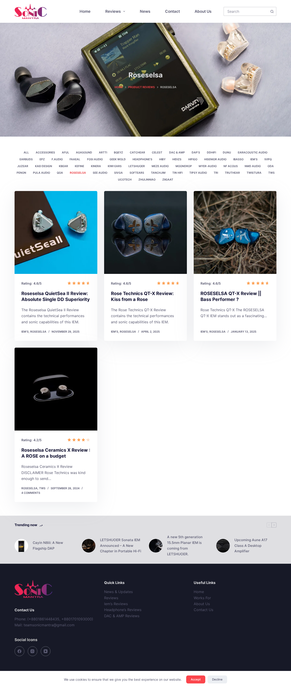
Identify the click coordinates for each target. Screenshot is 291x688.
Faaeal (75, 159)
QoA (60, 172)
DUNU (227, 152)
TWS (271, 172)
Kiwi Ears (115, 166)
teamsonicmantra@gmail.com (49, 625)
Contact (172, 11)
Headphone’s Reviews (122, 609)
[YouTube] (45, 651)
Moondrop (184, 166)
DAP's (196, 152)
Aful (65, 152)
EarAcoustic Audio (252, 152)
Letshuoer (136, 166)
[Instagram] (33, 651)
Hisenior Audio (215, 159)
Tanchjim (158, 172)
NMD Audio (253, 166)
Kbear (63, 166)
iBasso (238, 159)
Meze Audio (160, 166)
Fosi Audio (95, 159)
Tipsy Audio (198, 172)
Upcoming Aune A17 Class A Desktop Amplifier (250, 545)
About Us (203, 11)
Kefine (79, 166)
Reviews (113, 11)
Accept (196, 679)
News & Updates (118, 591)
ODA (271, 166)
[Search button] (272, 11)
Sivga (118, 172)
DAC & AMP (177, 152)
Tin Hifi (177, 172)
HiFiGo (192, 159)
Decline (217, 679)
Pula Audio (41, 172)
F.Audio (57, 159)
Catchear (137, 152)
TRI (216, 172)
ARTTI (103, 152)
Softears (137, 172)
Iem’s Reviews (116, 603)
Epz (42, 159)
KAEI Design (43, 166)
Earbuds (26, 159)
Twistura (254, 172)
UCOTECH (125, 179)
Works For (202, 598)
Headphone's (142, 159)
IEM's (254, 159)
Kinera (96, 166)
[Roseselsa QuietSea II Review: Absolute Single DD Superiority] (56, 232)
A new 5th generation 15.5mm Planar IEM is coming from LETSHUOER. (185, 545)
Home (85, 11)
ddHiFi (211, 152)
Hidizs (176, 159)
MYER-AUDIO (208, 166)
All (26, 152)
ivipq (268, 159)
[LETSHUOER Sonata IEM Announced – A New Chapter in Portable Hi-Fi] (88, 546)
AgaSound (84, 152)
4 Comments (30, 492)
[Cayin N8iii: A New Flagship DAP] (21, 546)
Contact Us (203, 609)
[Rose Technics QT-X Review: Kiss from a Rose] (145, 232)
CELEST (157, 152)
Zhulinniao (147, 179)
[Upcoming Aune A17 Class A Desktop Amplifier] (223, 546)
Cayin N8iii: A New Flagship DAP (48, 545)
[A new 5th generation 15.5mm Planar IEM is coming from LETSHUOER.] (156, 546)
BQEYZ (118, 152)
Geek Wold (118, 159)
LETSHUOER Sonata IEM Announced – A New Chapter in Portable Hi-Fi (120, 545)
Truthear (232, 172)
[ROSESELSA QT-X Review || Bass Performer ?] (235, 232)
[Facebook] (19, 651)
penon (21, 172)
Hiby (162, 159)
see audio (100, 172)
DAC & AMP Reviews (121, 616)
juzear (22, 166)
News (145, 11)
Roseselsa (78, 172)
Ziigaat (167, 179)
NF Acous (230, 166)
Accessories (45, 152)
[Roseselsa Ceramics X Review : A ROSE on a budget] (56, 389)
